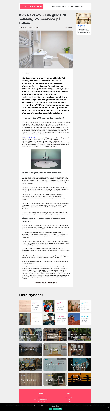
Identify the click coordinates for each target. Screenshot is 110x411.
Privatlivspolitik (57, 408)
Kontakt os (78, 6)
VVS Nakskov (69, 27)
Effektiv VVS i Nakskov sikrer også (33, 138)
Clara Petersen (81, 26)
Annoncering (56, 6)
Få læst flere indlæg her (45, 283)
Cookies (70, 6)
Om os (64, 6)
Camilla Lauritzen (33, 27)
